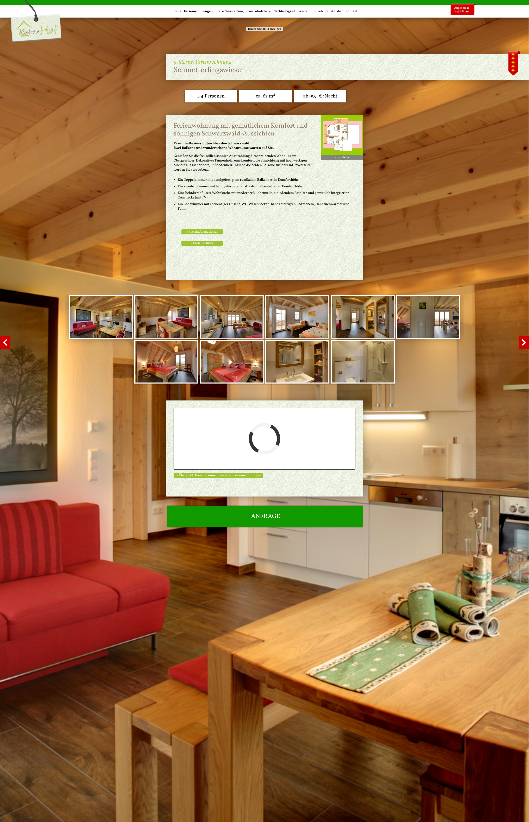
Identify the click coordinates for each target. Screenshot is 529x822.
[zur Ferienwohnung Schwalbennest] (5, 346)
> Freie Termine (202, 243)
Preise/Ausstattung (230, 11)
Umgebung (320, 11)
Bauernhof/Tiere (258, 11)
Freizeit (304, 11)
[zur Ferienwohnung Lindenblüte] (524, 346)
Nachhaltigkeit (284, 11)
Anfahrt (337, 11)
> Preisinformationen (202, 231)
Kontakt (351, 11)
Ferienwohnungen (198, 11)
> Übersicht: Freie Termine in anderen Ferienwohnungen (218, 475)
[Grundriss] (342, 152)
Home (176, 11)
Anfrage (265, 516)
